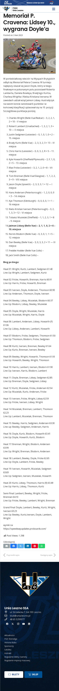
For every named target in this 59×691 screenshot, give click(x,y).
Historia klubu (10, 642)
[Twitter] (12, 624)
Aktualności (9, 635)
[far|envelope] (7, 616)
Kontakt (7, 653)
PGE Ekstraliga (10, 639)
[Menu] (53, 9)
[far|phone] (7, 619)
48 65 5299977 (17, 619)
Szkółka (7, 649)
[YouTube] (23, 624)
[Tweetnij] (20, 546)
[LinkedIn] (29, 624)
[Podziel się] (13, 546)
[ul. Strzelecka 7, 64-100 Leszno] (7, 612)
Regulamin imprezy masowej (17, 660)
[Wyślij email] (6, 546)
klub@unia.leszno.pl (20, 615)
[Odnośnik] (13, 9)
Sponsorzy (9, 646)
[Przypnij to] (34, 546)
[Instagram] (18, 624)
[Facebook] (7, 624)
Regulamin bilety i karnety (15, 657)
